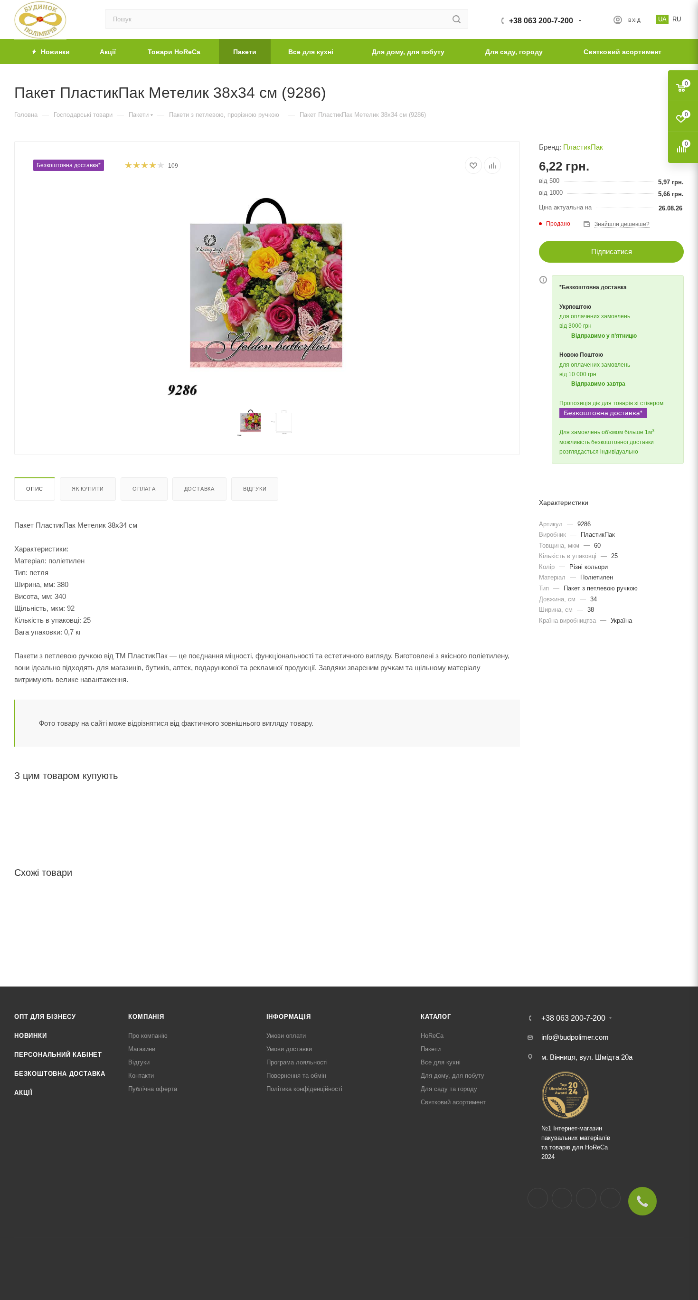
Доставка (199, 489)
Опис (34, 489)
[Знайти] (456, 19)
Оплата (144, 489)
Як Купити (88, 489)
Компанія (146, 1016)
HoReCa (432, 1035)
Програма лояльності (297, 1062)
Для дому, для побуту (452, 1075)
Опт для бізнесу (45, 1016)
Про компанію (148, 1035)
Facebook (538, 1198)
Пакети (431, 1049)
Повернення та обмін (296, 1075)
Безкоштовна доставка (59, 1073)
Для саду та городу (449, 1088)
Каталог (436, 1016)
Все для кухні (441, 1062)
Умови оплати (286, 1035)
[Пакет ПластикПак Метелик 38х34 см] (267, 292)
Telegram (586, 1198)
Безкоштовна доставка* (69, 165)
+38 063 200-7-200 (541, 21)
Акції (23, 1092)
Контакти (141, 1075)
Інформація (288, 1016)
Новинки (30, 1035)
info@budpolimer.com (575, 1037)
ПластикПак (583, 147)
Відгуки (255, 489)
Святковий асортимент (453, 1102)
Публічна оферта (152, 1088)
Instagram (562, 1198)
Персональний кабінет (58, 1054)
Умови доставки (289, 1049)
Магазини (141, 1049)
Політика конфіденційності (304, 1088)
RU (676, 19)
